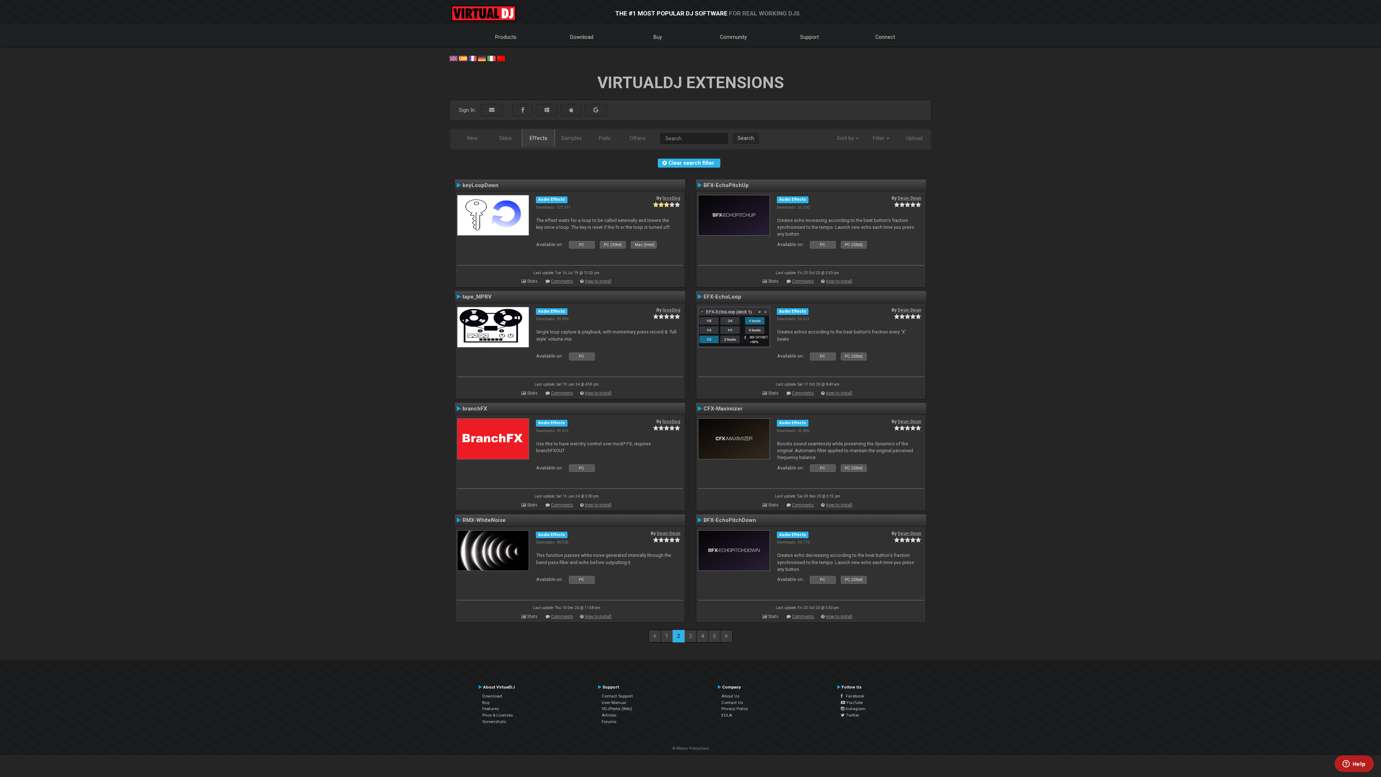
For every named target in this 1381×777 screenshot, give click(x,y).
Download (581, 37)
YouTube (854, 702)
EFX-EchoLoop (722, 297)
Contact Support (617, 696)
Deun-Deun (909, 198)
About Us (730, 696)
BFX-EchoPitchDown (729, 520)
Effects (538, 138)
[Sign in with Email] (491, 110)
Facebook (853, 696)
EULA (726, 715)
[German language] (482, 58)
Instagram (855, 708)
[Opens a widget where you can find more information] (1354, 764)
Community (733, 37)
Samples (571, 138)
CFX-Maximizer (723, 408)
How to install (598, 281)
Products (505, 37)
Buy (657, 37)
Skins (505, 138)
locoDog (671, 198)
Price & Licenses (497, 715)
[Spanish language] (463, 58)
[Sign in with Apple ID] (571, 110)
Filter (879, 138)
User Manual (614, 702)
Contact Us (732, 702)
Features (490, 708)
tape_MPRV (477, 297)
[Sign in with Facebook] (522, 110)
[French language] (473, 58)
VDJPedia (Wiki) (617, 708)
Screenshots (494, 721)
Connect (885, 37)
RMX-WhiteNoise (484, 520)
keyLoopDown (480, 185)
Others (638, 138)
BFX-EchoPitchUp (726, 185)
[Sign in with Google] (596, 110)
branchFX (474, 408)
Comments (562, 281)
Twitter (852, 715)
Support (809, 37)
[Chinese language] (501, 58)
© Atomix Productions (691, 748)
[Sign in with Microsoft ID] (547, 110)
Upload (914, 138)
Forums (609, 721)
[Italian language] (491, 58)
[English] (453, 58)
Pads (605, 138)
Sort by (846, 138)
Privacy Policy (734, 708)
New (472, 138)
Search (746, 138)
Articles (609, 715)
